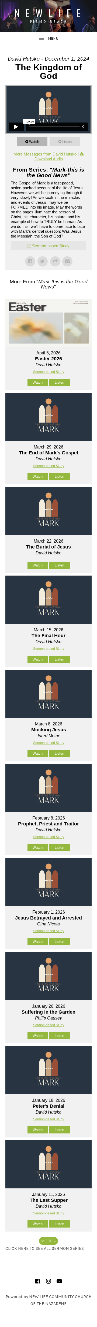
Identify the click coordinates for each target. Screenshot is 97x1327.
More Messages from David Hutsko (45, 154)
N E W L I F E (49, 13)
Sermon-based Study (51, 245)
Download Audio (48, 159)
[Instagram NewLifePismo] (48, 1281)
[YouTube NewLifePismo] (59, 1281)
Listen (67, 142)
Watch (34, 142)
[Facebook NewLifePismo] (37, 1281)
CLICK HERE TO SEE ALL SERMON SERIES (44, 1248)
